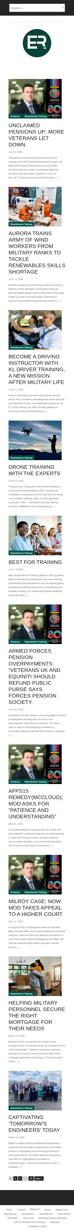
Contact (21, 1209)
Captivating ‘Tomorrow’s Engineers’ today (34, 1123)
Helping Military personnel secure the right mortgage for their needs (37, 1015)
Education (13, 1217)
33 (31, 1178)
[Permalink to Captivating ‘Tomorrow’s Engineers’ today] (35, 1090)
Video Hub (28, 1217)
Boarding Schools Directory (53, 1217)
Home (9, 1209)
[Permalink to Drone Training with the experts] (35, 440)
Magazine (35, 1209)
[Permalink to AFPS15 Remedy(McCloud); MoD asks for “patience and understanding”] (35, 764)
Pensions (15, 116)
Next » (39, 1178)
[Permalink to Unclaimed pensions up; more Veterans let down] (35, 99)
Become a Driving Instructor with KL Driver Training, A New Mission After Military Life (37, 369)
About (48, 1209)
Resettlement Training (36, 116)
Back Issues (10, 1213)
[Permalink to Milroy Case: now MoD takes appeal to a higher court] (35, 874)
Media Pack (62, 1209)
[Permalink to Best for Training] (35, 535)
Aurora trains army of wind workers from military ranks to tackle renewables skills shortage (37, 252)
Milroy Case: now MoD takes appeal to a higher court (35, 907)
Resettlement (46, 1213)
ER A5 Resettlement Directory (30, 1222)
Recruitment (64, 1213)
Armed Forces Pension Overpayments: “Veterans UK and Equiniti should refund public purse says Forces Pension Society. (34, 676)
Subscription (27, 1213)
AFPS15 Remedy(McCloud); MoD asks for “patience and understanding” (36, 803)
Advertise (55, 1222)
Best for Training (35, 562)
